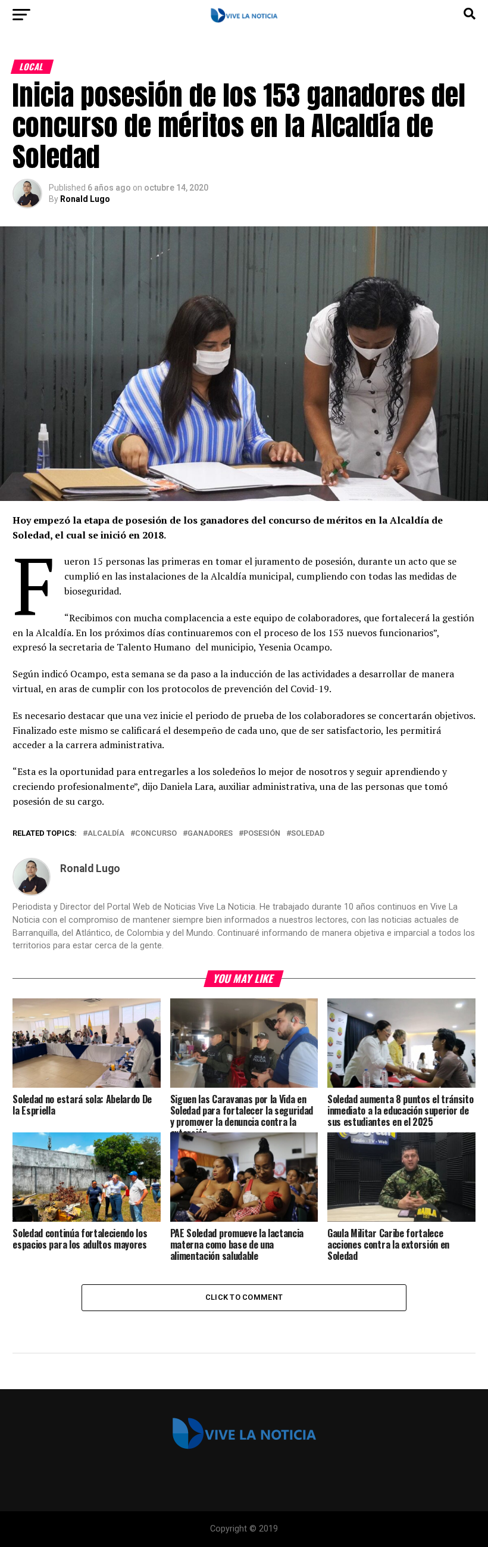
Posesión (261, 834)
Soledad (307, 834)
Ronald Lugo (85, 199)
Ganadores (210, 834)
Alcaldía (105, 834)
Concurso (156, 834)
